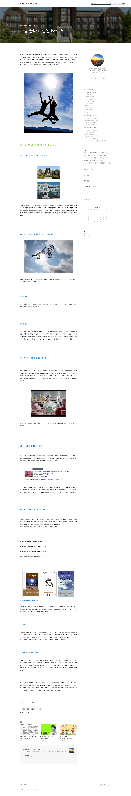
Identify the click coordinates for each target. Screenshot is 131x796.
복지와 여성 (90, 101)
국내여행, (101, 160)
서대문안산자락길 (91, 130)
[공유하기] (25, 702)
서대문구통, (96, 153)
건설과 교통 (90, 103)
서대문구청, (96, 163)
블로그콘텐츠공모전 (92, 139)
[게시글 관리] (28, 702)
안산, (105, 158)
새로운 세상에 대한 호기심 (105, 779)
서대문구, (86, 160)
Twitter (94, 186)
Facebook (87, 186)
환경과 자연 (90, 97)
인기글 (91, 169)
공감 (101, 761)
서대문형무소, (95, 160)
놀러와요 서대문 (90, 127)
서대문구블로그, (88, 158)
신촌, (85, 155)
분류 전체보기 (89, 89)
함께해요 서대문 (90, 116)
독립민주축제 (90, 136)
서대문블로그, (103, 163)
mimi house (103, 775)
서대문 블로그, (100, 155)
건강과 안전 (90, 107)
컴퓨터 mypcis (103, 764)
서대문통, (93, 155)
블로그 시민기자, (88, 153)
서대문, (109, 163)
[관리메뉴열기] (128, 3)
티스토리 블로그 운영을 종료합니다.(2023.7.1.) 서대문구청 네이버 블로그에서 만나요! (45, 752)
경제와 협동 (90, 99)
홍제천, (102, 158)
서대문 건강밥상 (91, 122)
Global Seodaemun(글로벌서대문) (96, 141)
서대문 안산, (107, 155)
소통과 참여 (90, 110)
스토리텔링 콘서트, (104, 153)
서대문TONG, (96, 158)
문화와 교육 (90, 95)
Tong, (88, 155)
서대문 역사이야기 (91, 125)
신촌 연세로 (90, 132)
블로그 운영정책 (24, 784)
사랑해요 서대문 (90, 92)
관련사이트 (102, 784)
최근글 (86, 169)
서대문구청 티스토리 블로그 (29, 4)
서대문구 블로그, (88, 163)
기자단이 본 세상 (92, 120)
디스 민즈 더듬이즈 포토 (105, 771)
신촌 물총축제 (90, 134)
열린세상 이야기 (91, 118)
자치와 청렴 (90, 105)
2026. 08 (97, 207)
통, (90, 160)
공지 (86, 113)
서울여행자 (102, 767)
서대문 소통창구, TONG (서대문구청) (104, 757)
